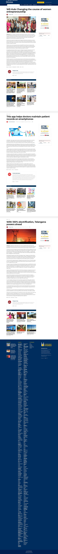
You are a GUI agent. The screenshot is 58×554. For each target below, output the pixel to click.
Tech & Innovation (26, 503)
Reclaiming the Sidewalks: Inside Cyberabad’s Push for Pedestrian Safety (13, 346)
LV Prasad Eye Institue (25, 388)
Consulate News (20, 409)
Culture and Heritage (19, 418)
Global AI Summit (20, 486)
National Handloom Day (26, 417)
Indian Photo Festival (25, 353)
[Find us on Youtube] (45, 358)
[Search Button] (19, 4)
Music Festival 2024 (25, 410)
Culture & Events (20, 415)
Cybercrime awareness (19, 421)
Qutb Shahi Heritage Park (25, 455)
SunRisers (25, 490)
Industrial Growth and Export (26, 354)
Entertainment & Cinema (20, 450)
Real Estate (25, 466)
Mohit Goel (9, 169)
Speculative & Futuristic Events (26, 482)
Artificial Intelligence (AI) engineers (20, 374)
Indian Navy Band (26, 351)
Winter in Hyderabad (25, 537)
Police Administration (26, 449)
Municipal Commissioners (26, 405)
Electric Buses (20, 446)
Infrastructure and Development (26, 359)
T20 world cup (26, 498)
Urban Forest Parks (25, 529)
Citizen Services (20, 400)
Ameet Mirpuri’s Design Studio (20, 361)
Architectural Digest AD (20, 365)
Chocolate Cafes (20, 399)
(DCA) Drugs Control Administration (20, 347)
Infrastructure (25, 357)
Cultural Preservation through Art (20, 414)
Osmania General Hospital (26, 431)
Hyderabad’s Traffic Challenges (19, 535)
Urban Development (25, 527)
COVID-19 (19, 410)
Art (18, 366)
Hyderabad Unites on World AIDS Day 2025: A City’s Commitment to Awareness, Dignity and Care (10, 197)
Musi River (25, 406)
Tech (24, 502)
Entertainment (20, 449)
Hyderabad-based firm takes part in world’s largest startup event (30, 103)
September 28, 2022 (29, 322)
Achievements (20, 350)
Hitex (18, 510)
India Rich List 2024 (25, 348)
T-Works (25, 496)
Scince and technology (25, 474)
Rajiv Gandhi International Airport (25, 462)
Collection (19, 408)
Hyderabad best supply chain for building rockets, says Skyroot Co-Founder (21, 320)
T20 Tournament (26, 497)
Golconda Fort (20, 495)
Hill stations (19, 506)
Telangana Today (11, 14)
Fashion (19, 462)
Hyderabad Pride (20, 523)
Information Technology (25, 356)
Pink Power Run (26, 446)
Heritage (19, 504)
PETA (24, 442)
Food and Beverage (19, 471)
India (18, 544)
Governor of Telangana (19, 497)
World (24, 541)
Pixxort (34, 144)
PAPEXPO (25, 434)
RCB (24, 465)
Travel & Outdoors (25, 521)
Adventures (19, 351)
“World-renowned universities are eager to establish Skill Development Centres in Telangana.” (21, 104)
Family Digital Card (20, 461)
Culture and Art (20, 416)
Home (7, 219)
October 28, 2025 (29, 212)
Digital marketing (20, 433)
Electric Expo (19, 447)
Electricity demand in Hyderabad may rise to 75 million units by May (31, 333)
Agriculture (19, 353)
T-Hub (24, 495)
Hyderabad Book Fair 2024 (20, 517)
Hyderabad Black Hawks (20, 515)
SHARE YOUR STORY (40, 2)
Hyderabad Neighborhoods (20, 522)
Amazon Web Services (19, 359)
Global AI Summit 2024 (20, 488)
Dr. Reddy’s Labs (20, 439)
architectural (20, 363)
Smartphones (16, 169)
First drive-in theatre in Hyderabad (20, 469)
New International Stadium (26, 423)
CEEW (9, 297)
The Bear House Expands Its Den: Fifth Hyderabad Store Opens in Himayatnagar (13, 357)
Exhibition (19, 458)
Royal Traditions (26, 468)
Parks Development (25, 439)
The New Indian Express (16, 173)
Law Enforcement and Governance (26, 386)
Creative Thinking (20, 411)
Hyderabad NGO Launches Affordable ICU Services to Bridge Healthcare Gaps (21, 196)
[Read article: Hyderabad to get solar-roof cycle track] (21, 328)
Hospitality (19, 511)
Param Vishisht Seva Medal (26, 435)
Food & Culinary (20, 470)
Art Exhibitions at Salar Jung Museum (20, 370)
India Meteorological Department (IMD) (26, 346)
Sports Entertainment (25, 485)
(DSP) (19, 348)
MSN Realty (25, 403)
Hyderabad (19, 512)
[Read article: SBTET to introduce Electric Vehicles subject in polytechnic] (31, 315)
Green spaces (20, 499)
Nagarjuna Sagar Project (26, 412)
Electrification (12, 297)
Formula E (19, 476)
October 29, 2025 (19, 212)
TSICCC (25, 522)
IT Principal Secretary (25, 381)
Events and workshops (19, 456)
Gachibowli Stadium (19, 479)
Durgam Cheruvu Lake (20, 440)
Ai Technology (20, 355)
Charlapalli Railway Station (20, 398)
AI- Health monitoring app (20, 357)
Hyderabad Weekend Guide (20, 530)
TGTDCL (25, 511)
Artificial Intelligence (19, 372)
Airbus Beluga (20, 358)
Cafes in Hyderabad (19, 394)
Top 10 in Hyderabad (25, 514)
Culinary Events (20, 412)
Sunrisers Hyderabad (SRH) (26, 491)
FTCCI (19, 478)
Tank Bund (25, 499)
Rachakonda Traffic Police (25, 458)
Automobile (8, 330)
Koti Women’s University (25, 383)
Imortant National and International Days (20, 542)
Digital (18, 330)
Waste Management (25, 532)
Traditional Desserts (25, 517)
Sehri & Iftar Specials (25, 475)
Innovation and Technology (26, 362)
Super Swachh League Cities (25, 493)
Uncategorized (26, 524)
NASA (24, 413)
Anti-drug (19, 362)
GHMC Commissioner (20, 485)
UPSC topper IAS (26, 526)
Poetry (24, 447)
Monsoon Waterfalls (25, 401)
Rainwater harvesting (25, 460)
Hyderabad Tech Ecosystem (20, 528)
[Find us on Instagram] (41, 358)
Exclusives (19, 457)
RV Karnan (25, 469)
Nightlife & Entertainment (25, 425)
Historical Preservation (20, 509)
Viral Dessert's (25, 530)
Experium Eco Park (20, 459)
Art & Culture (19, 367)
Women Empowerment (25, 540)
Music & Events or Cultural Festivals (26, 408)
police (24, 448)
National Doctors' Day (26, 415)
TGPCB (25, 510)
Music (24, 407)
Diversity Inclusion (19, 436)
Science (25, 472)
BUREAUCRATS (20, 389)
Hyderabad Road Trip (20, 526)
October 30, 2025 (9, 212)
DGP (18, 428)
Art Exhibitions (20, 368)
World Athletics (26, 542)
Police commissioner (26, 451)
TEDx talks (25, 505)
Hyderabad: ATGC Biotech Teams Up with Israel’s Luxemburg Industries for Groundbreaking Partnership (21, 91)
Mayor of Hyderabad (25, 394)
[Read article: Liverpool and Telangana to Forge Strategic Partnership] (8, 351)
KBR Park (25, 382)
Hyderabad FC (20, 519)
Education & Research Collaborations (20, 445)
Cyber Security (20, 420)
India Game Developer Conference (19, 546)
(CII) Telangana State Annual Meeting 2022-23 (20, 344)
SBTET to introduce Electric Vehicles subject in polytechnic (31, 320)
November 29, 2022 (19, 322)
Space (28, 87)
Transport (25, 519)
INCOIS (19, 543)
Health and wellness (19, 502)
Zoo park (25, 544)
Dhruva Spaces (20, 429)
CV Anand (19, 419)
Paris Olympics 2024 (26, 437)
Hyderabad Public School (20, 525)
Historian (19, 507)
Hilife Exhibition (20, 505)
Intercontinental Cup (26, 364)
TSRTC (25, 523)
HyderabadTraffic (20, 536)
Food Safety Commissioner (20, 473)
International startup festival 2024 (26, 372)
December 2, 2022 (9, 323)
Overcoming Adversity (25, 433)
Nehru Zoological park (26, 421)
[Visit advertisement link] (44, 23)
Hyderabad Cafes (20, 518)
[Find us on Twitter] (48, 5)
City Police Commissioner (20, 404)
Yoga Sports (25, 543)
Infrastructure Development (25, 360)
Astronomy (19, 376)
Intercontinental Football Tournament (26, 366)
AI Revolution (20, 354)
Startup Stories (26, 486)
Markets (25, 392)
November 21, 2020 (16, 14)
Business (19, 390)
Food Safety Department (19, 475)
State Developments (25, 489)
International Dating (25, 367)
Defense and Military (19, 426)
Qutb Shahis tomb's (25, 456)
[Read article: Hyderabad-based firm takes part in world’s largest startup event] (31, 98)
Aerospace (19, 352)
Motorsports (25, 402)
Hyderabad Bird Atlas (20, 513)
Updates (25, 525)
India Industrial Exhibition (26, 344)
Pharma (25, 443)
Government (19, 496)
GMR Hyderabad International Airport (20, 494)
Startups (21, 14)
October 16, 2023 (29, 105)
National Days (25, 414)
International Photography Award (25, 370)
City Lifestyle (19, 403)
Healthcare (19, 503)
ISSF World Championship (25, 379)
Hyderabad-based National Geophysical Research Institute (20, 532)
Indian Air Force (26, 349)
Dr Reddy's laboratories (20, 437)
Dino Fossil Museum (19, 434)
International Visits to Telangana (25, 374)
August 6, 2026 (8, 93)
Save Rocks (25, 471)
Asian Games (20, 375)
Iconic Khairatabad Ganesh (19, 538)
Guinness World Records (20, 500)
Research (25, 467)
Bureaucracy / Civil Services (20, 388)
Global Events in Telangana (20, 489)
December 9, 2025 (19, 93)
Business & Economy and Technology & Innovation (20, 392)
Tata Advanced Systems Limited (26, 501)
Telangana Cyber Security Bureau (26, 507)
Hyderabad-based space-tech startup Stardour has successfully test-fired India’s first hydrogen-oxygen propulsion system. (11, 104)
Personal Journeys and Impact (25, 441)
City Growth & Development (20, 402)
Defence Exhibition (19, 424)
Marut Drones (25, 393)
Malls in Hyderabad (25, 389)
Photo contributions (25, 445)
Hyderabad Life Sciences (20, 520)
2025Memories (20, 349)
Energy (9, 219)
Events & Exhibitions (19, 454)
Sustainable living (26, 494)
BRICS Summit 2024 (20, 386)
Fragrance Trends (20, 477)
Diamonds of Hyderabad (20, 430)
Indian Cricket (25, 350)
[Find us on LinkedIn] (47, 5)
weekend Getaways (25, 533)
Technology (25, 504)
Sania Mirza (25, 470)
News (24, 424)
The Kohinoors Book (26, 513)
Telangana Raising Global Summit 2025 (25, 509)
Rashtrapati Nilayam (25, 464)
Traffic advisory (26, 518)
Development (20, 427)
